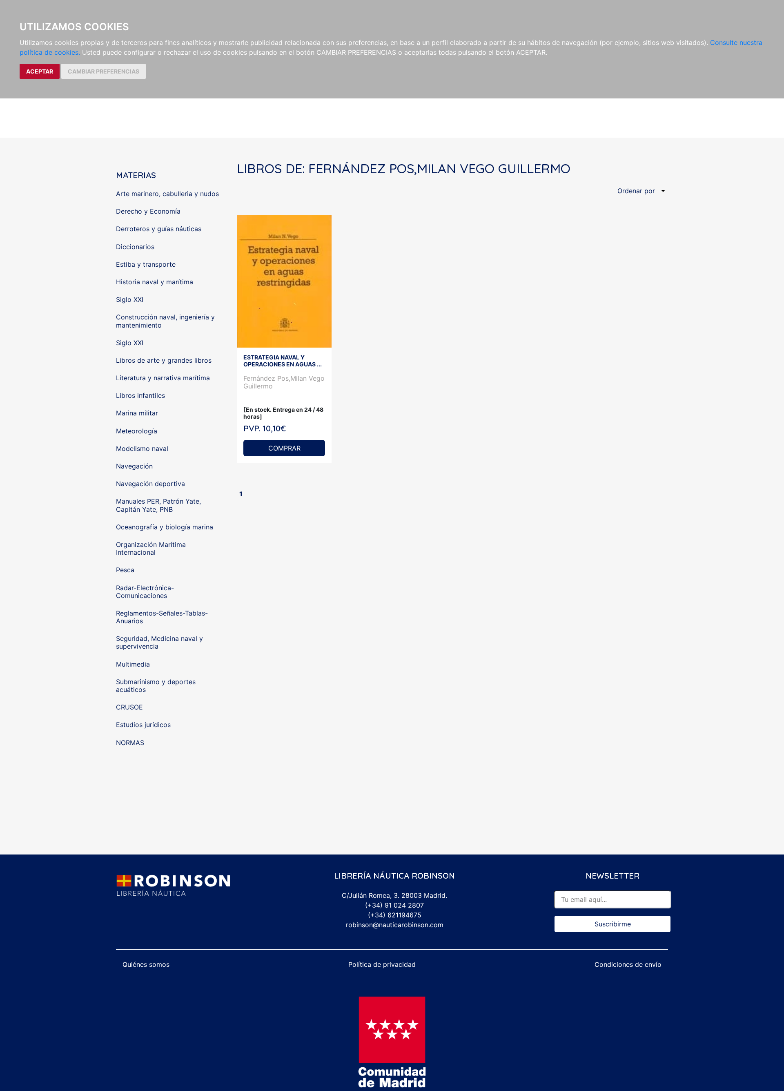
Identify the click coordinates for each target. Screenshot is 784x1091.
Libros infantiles (140, 395)
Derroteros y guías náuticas (158, 229)
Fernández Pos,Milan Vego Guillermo (284, 382)
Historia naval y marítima (154, 282)
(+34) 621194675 (394, 915)
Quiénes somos (145, 964)
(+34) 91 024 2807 (394, 905)
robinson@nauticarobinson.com (394, 925)
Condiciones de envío (628, 964)
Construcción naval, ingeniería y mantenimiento (165, 321)
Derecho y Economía (148, 211)
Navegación (134, 466)
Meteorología (136, 431)
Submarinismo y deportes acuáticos (156, 686)
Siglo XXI (129, 299)
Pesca (125, 570)
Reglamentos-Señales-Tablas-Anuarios (162, 617)
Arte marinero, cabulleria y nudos (167, 194)
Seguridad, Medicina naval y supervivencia (159, 642)
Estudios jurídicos (143, 725)
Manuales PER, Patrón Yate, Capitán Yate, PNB (158, 505)
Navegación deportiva (150, 484)
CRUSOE (129, 707)
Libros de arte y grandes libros (164, 360)
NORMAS (130, 742)
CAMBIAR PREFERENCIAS (103, 71)
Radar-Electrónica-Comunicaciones (145, 592)
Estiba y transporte (146, 264)
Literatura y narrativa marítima (163, 378)
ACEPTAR (39, 71)
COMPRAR (284, 448)
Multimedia (133, 664)
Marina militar (137, 413)
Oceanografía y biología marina (164, 527)
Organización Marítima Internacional (151, 548)
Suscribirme (613, 924)
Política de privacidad (382, 964)
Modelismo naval (142, 448)
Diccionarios (135, 247)
